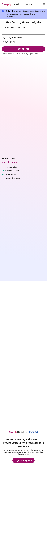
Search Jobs (23, 49)
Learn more (35, 452)
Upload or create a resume (11, 54)
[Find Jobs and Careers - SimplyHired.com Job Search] (11, 4)
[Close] (44, 11)
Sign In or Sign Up (23, 460)
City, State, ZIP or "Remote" (13, 38)
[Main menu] (43, 4)
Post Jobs (32, 4)
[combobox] (23, 32)
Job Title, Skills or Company (13, 28)
